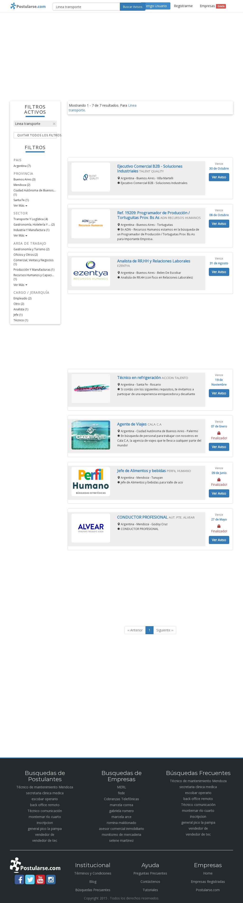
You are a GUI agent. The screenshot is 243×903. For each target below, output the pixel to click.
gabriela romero (121, 810)
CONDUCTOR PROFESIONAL (143, 517)
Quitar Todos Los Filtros (37, 135)
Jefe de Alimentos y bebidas (142, 470)
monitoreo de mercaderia (121, 834)
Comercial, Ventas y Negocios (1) (33, 262)
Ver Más (19, 205)
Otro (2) (19, 304)
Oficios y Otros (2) (26, 255)
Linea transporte (27, 123)
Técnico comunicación (45, 810)
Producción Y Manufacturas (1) (34, 270)
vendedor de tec (44, 840)
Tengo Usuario (155, 6)
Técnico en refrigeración (139, 377)
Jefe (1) (18, 315)
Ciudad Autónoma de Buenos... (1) (35, 192)
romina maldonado (121, 822)
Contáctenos (150, 881)
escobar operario (45, 799)
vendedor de (44, 834)
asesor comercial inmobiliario (121, 828)
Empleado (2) (22, 298)
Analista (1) (21, 309)
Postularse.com (208, 890)
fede (121, 793)
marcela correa (121, 805)
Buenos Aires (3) (24, 179)
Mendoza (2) (22, 185)
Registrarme (183, 6)
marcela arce (121, 816)
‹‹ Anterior (135, 630)
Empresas (212, 6)
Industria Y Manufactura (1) (31, 230)
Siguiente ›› (164, 630)
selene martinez (121, 840)
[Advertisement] (121, 51)
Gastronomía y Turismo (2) (31, 249)
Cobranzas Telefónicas (121, 799)
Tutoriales (150, 890)
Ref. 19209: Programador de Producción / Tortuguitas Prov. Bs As (153, 215)
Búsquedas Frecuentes (92, 890)
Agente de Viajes (132, 424)
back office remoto (45, 805)
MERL (121, 787)
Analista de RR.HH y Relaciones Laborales (153, 261)
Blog (92, 881)
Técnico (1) (21, 320)
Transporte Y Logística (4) (31, 219)
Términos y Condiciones (92, 873)
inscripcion (45, 822)
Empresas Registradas (208, 881)
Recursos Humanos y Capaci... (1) (34, 277)
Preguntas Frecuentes (150, 873)
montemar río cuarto (45, 816)
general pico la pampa (45, 828)
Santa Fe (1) (21, 200)
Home (208, 873)
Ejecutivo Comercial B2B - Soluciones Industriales (149, 169)
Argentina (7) (22, 166)
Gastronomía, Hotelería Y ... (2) (34, 224)
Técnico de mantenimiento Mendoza (44, 787)
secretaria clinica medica (45, 793)
